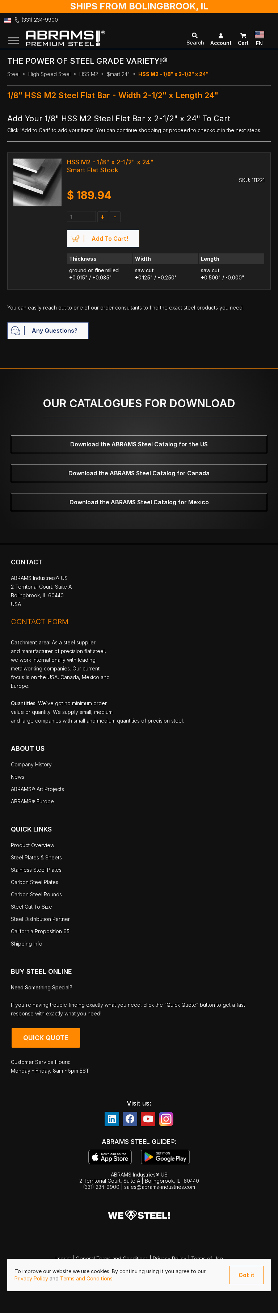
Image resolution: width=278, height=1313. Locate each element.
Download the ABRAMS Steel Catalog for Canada (139, 473)
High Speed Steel (49, 74)
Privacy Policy (32, 1278)
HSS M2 (88, 74)
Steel (13, 74)
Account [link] (221, 43)
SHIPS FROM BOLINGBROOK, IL (139, 6)
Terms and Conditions (86, 1278)
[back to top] (262, 1302)
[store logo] (90, 39)
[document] (139, 1275)
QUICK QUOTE (45, 1037)
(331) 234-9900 (40, 20)
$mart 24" (118, 74)
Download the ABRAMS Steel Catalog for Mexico (139, 502)
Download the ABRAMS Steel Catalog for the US (139, 444)
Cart (243, 43)
